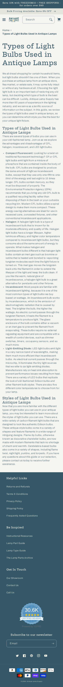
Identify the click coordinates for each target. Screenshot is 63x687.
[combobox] (38, 19)
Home (5, 30)
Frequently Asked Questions (22, 516)
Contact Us (12, 585)
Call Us (10, 592)
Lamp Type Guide (16, 550)
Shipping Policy (14, 508)
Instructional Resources (19, 536)
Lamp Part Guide (15, 543)
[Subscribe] (52, 643)
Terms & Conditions (17, 494)
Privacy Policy (14, 501)
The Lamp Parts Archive (19, 558)
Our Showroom (14, 578)
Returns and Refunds (18, 486)
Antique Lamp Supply (34, 681)
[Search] (50, 19)
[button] (4, 19)
